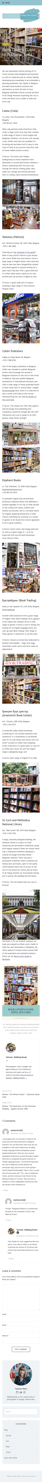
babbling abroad (33, 1024)
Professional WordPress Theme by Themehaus (21, 1476)
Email (4, 1325)
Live (7, 1441)
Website (5, 1336)
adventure (15, 1024)
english (19, 1033)
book (23, 1027)
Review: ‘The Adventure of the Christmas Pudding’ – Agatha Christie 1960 (19, 1107)
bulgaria (13, 1033)
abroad (8, 1024)
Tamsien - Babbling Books (26, 1230)
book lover (30, 1027)
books (17, 1030)
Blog (6, 1430)
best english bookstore (12, 1027)
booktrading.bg (8, 609)
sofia (30, 1033)
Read (8, 1447)
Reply (6, 1190)
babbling (23, 1024)
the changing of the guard (24, 252)
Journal (8, 1435)
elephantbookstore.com (12, 489)
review (25, 1033)
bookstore (24, 1030)
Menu (7, 3)
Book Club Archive (10, 1458)
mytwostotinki (17, 1130)
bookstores (32, 1030)
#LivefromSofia (8, 390)
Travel (5, 44)
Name (4, 1314)
